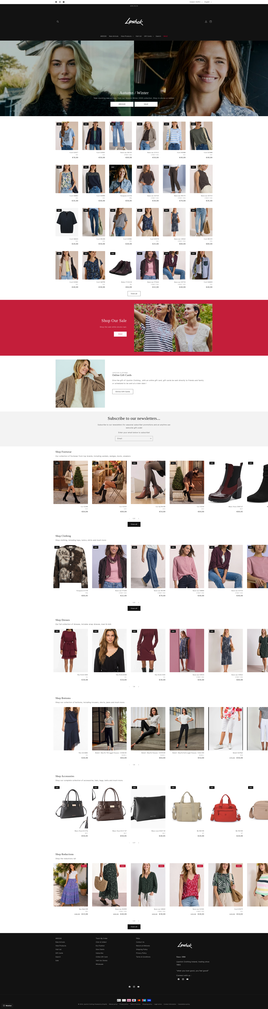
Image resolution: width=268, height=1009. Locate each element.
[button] (57, 21)
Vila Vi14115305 (160, 675)
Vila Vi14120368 (121, 675)
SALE (146, 104)
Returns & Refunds (143, 946)
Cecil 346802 (74, 196)
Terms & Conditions (143, 957)
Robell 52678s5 (238, 753)
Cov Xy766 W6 (160, 506)
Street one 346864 (198, 590)
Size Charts (100, 949)
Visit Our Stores (101, 960)
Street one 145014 (198, 675)
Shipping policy (147, 1004)
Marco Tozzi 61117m (81, 831)
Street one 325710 (180, 282)
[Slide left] (129, 518)
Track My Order (101, 938)
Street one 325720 (153, 196)
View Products (60, 946)
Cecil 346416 (74, 239)
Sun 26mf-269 (83, 909)
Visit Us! (58, 949)
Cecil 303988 (181, 152)
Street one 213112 (153, 152)
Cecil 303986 (101, 196)
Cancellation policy (184, 1004)
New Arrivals (60, 942)
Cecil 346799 (101, 282)
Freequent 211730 (82, 590)
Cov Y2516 (200, 506)
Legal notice (158, 1004)
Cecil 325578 (154, 239)
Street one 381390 (159, 590)
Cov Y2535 (123, 506)
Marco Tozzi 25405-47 (236, 506)
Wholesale (99, 964)
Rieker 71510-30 (126, 282)
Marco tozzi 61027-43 (158, 831)
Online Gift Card (102, 957)
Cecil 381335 (208, 239)
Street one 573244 (153, 282)
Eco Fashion (100, 946)
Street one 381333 (126, 152)
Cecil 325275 (238, 909)
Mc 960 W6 (200, 831)
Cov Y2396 (84, 506)
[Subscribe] (150, 438)
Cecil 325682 (127, 239)
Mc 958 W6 (239, 831)
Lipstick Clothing (89, 1004)
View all (134, 294)
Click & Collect (101, 942)
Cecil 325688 (208, 152)
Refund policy (113, 1004)
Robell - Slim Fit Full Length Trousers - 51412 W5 (188, 753)
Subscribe (99, 953)
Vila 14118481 (83, 753)
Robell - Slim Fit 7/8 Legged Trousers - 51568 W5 (111, 753)
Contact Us (140, 942)
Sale (57, 960)
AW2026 (122, 104)
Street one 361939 (121, 909)
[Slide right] (138, 518)
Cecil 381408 (101, 239)
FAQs (138, 938)
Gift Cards (59, 953)
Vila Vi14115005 (82, 675)
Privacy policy (124, 1004)
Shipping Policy (142, 949)
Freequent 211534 (126, 196)
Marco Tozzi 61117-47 (119, 831)
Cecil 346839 (208, 282)
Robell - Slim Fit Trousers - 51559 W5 (153, 753)
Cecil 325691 (101, 152)
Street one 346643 (159, 909)
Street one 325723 (206, 196)
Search (58, 957)
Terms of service (135, 1004)
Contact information (170, 1004)
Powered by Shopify (101, 1004)
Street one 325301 (198, 909)
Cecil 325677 (74, 152)
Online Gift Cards (122, 392)
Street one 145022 (180, 239)
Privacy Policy (141, 953)
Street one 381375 (180, 196)
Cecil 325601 (74, 282)
